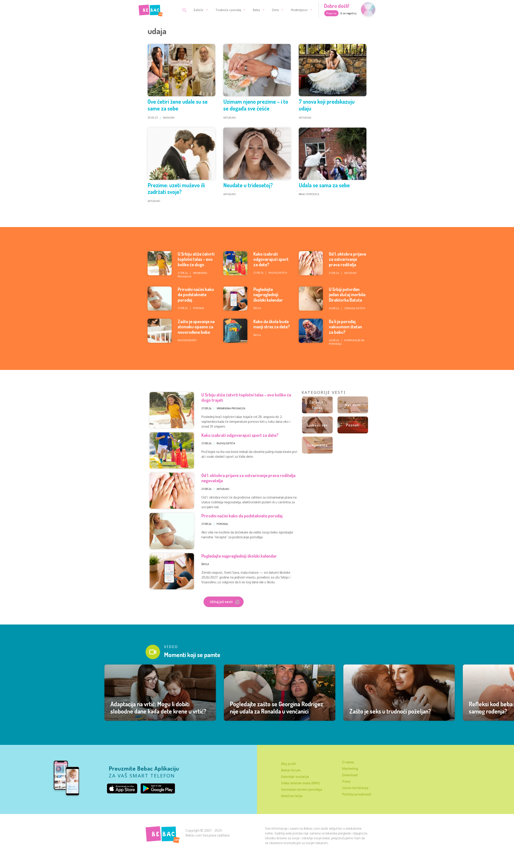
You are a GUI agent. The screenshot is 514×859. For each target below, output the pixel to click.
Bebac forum (290, 770)
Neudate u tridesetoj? (248, 185)
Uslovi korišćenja (355, 788)
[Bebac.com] (151, 10)
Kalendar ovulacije (295, 776)
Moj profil (288, 764)
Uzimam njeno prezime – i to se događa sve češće (255, 105)
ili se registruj (348, 13)
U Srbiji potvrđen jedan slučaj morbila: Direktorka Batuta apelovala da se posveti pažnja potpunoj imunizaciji (347, 302)
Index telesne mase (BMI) (300, 783)
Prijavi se (331, 13)
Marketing (350, 768)
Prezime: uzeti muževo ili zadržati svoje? (176, 188)
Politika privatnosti (356, 794)
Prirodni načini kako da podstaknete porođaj (196, 294)
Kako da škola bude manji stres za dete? (271, 323)
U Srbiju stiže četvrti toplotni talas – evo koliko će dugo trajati (196, 261)
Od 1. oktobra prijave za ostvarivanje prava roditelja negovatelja (347, 261)
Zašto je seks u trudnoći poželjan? (390, 711)
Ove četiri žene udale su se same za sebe (178, 105)
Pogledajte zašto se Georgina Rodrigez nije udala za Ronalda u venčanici (276, 707)
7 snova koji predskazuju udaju (327, 105)
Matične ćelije (292, 796)
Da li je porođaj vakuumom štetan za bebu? (345, 326)
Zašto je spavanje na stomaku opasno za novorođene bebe (196, 326)
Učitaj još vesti (221, 602)
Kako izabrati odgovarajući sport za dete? (271, 259)
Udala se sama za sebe (324, 185)
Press (346, 781)
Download (349, 775)
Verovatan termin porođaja (301, 789)
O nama (348, 762)
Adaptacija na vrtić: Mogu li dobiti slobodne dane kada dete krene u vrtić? (158, 707)
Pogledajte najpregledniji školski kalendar (268, 294)
